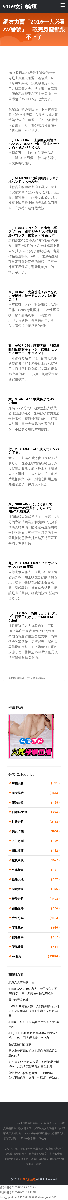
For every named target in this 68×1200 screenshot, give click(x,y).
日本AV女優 (36, 812)
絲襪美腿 (36, 783)
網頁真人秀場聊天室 (21, 982)
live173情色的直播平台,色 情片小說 (37, 1123)
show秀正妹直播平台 (16, 1158)
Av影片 (36, 956)
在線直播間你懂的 (20, 1044)
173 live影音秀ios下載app (33, 1138)
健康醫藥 (36, 937)
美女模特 (36, 793)
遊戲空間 (36, 889)
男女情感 (36, 831)
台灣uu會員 (55, 1153)
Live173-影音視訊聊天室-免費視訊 (24, 1148)
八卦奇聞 (36, 841)
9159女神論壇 (28, 1179)
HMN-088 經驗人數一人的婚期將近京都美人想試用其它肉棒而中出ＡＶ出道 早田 (33, 1010)
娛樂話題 (36, 898)
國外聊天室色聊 (18, 1000)
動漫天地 (36, 879)
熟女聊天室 (24, 1128)
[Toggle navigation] (62, 4)
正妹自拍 (36, 802)
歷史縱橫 (36, 860)
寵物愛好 (36, 908)
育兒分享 (36, 918)
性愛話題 (36, 821)
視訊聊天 (36, 947)
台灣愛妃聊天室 (38, 1153)
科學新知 (36, 870)
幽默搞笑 (36, 850)
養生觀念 (36, 927)
